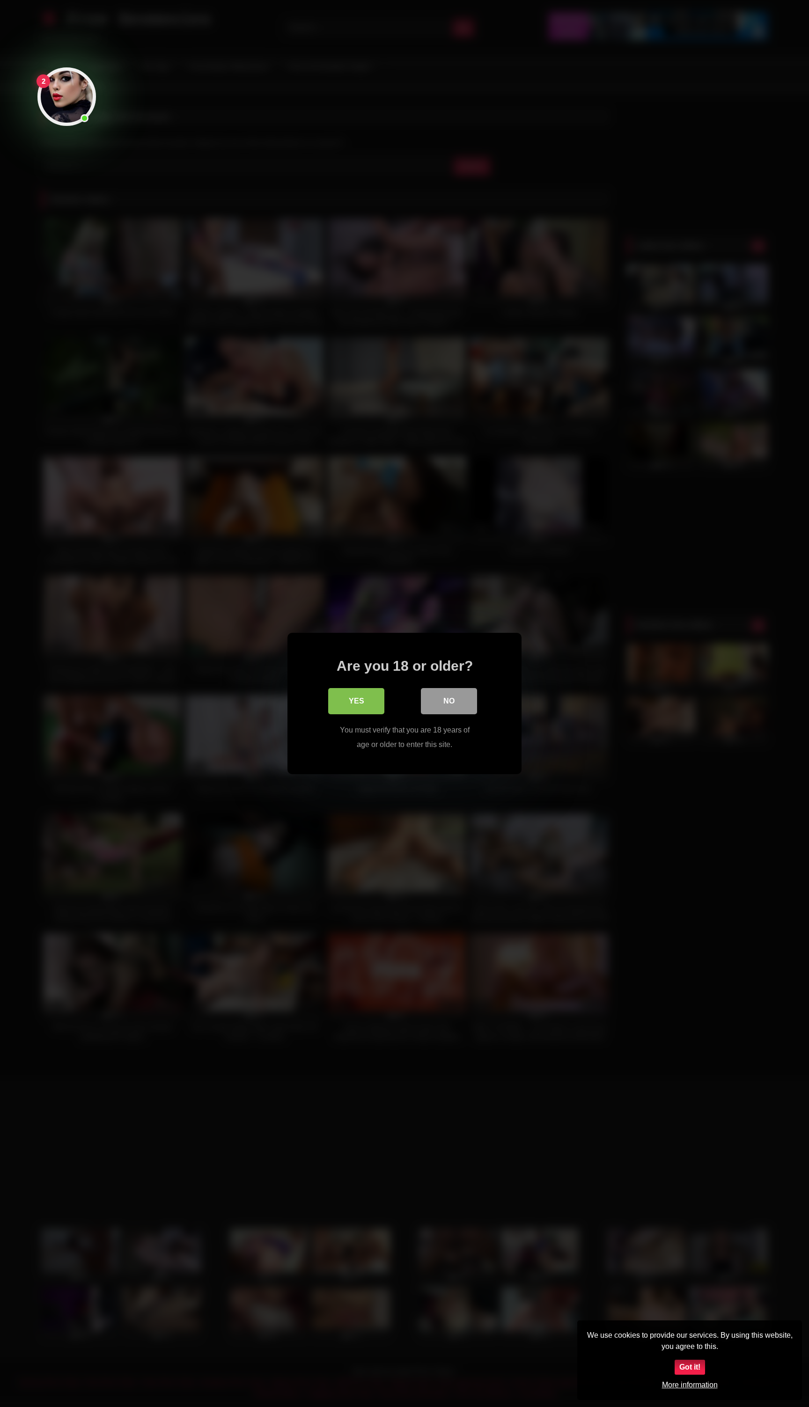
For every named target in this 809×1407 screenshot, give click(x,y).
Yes (356, 701)
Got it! (689, 1367)
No (449, 701)
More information (690, 1385)
